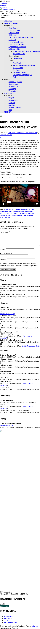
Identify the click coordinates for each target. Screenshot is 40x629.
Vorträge (12, 89)
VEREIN (12, 98)
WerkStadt (17, 63)
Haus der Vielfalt (19, 72)
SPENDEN (8, 112)
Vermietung (13, 91)
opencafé (22, 215)
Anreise (12, 105)
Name (3, 249)
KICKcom (16, 70)
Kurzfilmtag (23, 213)
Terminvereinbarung (7, 314)
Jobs (10, 110)
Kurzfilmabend (12, 213)
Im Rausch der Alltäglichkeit (23, 211)
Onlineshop (9, 93)
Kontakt (12, 103)
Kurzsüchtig (32, 213)
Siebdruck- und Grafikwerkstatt (21, 37)
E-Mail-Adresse (6, 253)
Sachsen (30, 215)
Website (3, 259)
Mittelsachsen (5, 215)
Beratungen (13, 84)
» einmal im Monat (6, 425)
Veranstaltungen (11, 23)
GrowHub (12, 40)
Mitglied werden (15, 107)
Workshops (13, 86)
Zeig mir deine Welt (16, 44)
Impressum (8, 618)
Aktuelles (8, 21)
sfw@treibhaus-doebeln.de (30, 346)
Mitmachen (13, 100)
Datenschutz (9, 616)
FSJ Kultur (12, 35)
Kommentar (5, 232)
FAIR (14, 77)
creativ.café (17, 58)
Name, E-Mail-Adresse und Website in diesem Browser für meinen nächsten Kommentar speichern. (19, 264)
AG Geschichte (14, 49)
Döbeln (17, 209)
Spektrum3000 (14, 30)
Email (2, 604)
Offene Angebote (15, 82)
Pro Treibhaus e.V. (10, 622)
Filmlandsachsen (6, 211)
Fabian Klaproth (6, 135)
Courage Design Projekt (22, 75)
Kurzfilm (3, 213)
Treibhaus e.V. (5, 217)
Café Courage (14, 28)
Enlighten (34, 626)
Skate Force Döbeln (16, 42)
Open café (15, 215)
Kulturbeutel (14, 33)
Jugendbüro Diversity (17, 47)
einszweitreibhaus (27, 209)
